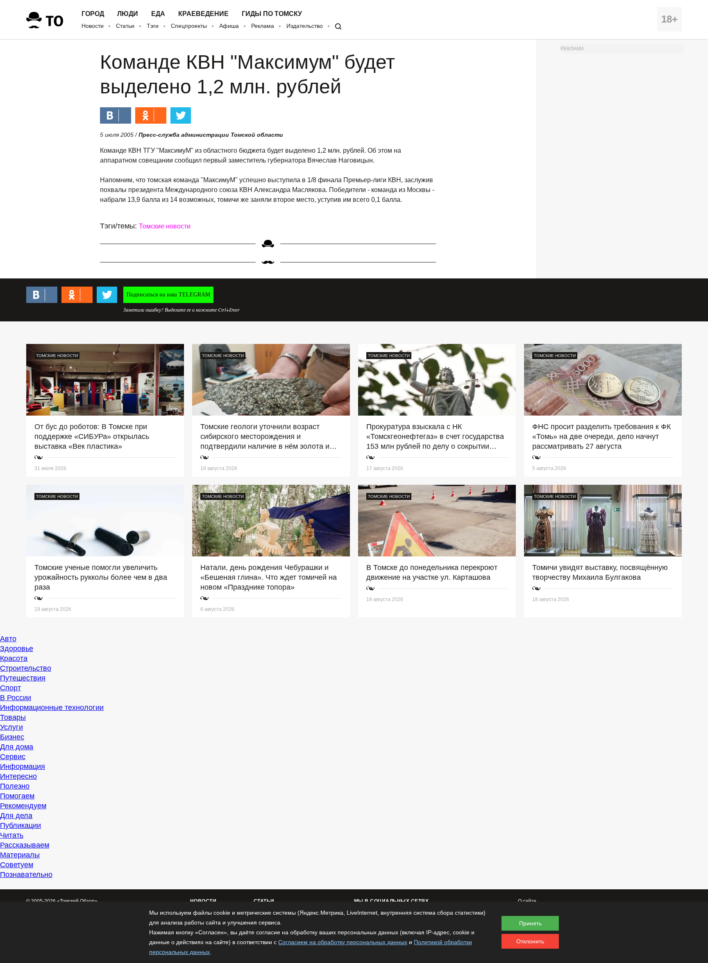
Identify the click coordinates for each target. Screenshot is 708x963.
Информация (22, 766)
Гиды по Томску (272, 14)
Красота (13, 658)
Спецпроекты (189, 26)
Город (93, 14)
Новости (93, 26)
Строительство (25, 668)
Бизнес (12, 737)
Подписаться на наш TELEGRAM (168, 295)
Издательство (304, 26)
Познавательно (26, 874)
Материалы (20, 855)
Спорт (10, 688)
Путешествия (22, 678)
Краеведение (203, 14)
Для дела (16, 816)
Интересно (18, 776)
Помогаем (17, 796)
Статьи (125, 26)
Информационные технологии (52, 707)
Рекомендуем (23, 806)
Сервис (12, 757)
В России (15, 698)
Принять (530, 923)
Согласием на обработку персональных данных (342, 942)
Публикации (20, 825)
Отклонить (530, 941)
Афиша (229, 26)
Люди (127, 14)
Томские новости (165, 226)
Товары (13, 717)
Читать (11, 835)
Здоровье (16, 648)
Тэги (153, 26)
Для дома (16, 747)
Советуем (16, 865)
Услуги (11, 727)
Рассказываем (24, 845)
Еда (158, 14)
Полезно (15, 786)
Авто (8, 639)
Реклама (262, 26)
